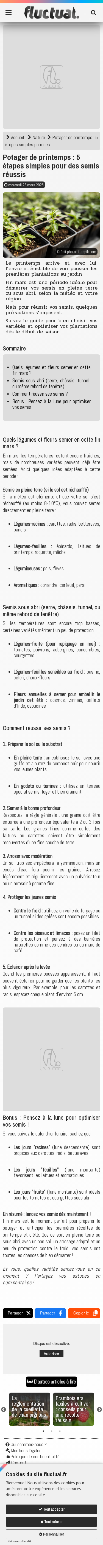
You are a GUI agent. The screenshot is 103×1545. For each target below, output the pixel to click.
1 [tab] (43, 1431)
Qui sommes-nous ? (29, 1444)
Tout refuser (53, 1521)
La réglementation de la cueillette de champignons (29, 1406)
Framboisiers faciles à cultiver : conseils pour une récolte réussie (73, 1409)
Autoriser (51, 1353)
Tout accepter (53, 1509)
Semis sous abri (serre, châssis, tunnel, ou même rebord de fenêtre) (51, 383)
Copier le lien (81, 1314)
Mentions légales (26, 1450)
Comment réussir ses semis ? (40, 393)
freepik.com (87, 251)
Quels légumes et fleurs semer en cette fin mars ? (51, 370)
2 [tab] (51, 1431)
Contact (18, 1463)
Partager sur (15, 1314)
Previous (3, 1410)
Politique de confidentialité (19, 1541)
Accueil (17, 137)
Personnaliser (53, 1534)
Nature (38, 137)
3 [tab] (60, 1431)
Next (99, 1410)
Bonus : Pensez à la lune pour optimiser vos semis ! (51, 404)
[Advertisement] (51, 77)
